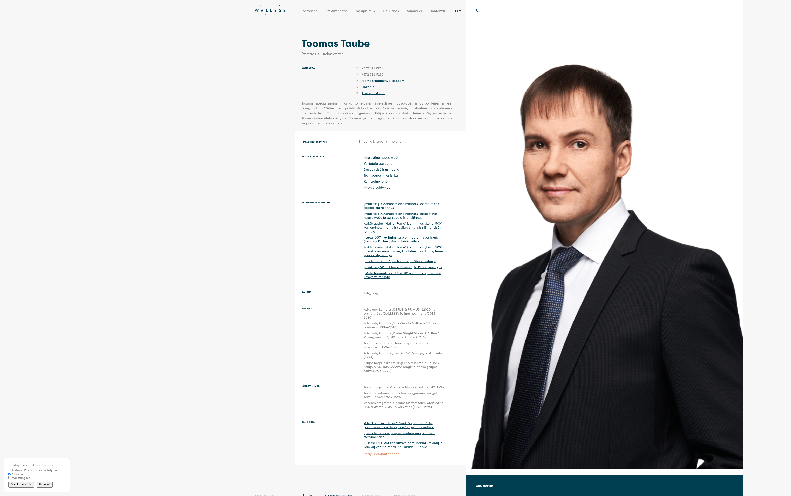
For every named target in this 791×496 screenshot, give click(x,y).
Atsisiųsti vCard (373, 93)
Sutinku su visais (21, 484)
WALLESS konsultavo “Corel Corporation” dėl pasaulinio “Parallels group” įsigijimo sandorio (399, 425)
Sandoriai (414, 11)
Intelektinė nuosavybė (381, 157)
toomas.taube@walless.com (383, 80)
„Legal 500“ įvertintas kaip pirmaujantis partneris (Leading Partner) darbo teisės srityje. (401, 239)
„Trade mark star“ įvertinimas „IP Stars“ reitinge (400, 261)
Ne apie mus (365, 11)
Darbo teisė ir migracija (381, 169)
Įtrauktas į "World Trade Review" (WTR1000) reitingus (403, 267)
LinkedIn (368, 87)
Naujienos (391, 11)
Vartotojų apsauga (378, 163)
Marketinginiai (21, 478)
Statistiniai (18, 474)
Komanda (310, 11)
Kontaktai (437, 11)
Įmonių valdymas (377, 187)
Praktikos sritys (337, 11)
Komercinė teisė (376, 181)
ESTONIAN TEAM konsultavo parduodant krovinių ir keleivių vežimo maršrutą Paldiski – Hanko (403, 445)
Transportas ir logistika (381, 175)
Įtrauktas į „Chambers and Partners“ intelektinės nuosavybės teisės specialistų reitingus (401, 215)
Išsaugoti (44, 484)
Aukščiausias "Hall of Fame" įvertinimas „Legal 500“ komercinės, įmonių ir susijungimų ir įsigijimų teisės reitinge (403, 227)
